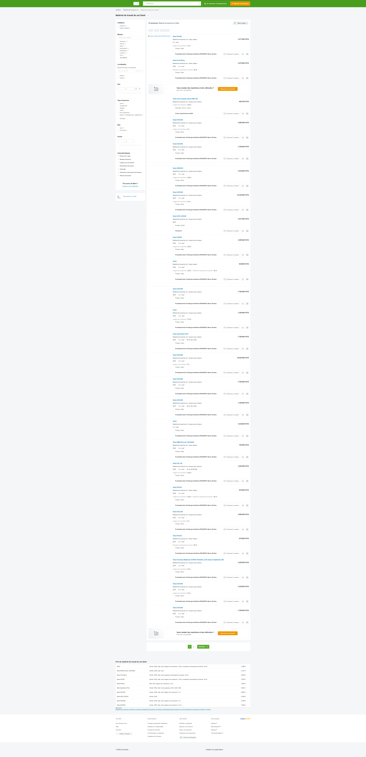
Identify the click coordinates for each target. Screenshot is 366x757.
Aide (117, 726)
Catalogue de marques (154, 736)
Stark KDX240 (178, 192)
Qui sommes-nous (121, 723)
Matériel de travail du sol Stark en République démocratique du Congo (164, 709)
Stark (175, 261)
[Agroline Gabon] (123, 3)
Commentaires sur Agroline (156, 733)
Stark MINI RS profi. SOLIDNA (183, 442)
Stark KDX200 (178, 144)
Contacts (118, 730)
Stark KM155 (177, 237)
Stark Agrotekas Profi (180, 334)
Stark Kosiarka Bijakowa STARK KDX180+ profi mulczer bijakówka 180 (198, 560)
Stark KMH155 (178, 168)
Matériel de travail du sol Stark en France (198, 709)
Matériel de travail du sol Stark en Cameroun (129, 709)
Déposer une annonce (228, 89)
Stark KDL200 (178, 512)
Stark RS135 (177, 487)
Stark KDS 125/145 (179, 216)
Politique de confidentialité (155, 726)
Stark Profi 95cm (179, 60)
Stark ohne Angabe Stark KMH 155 (185, 99)
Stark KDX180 (178, 120)
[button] (242, 54)
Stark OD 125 (177, 463)
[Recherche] (145, 3)
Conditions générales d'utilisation (157, 723)
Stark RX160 (177, 36)
